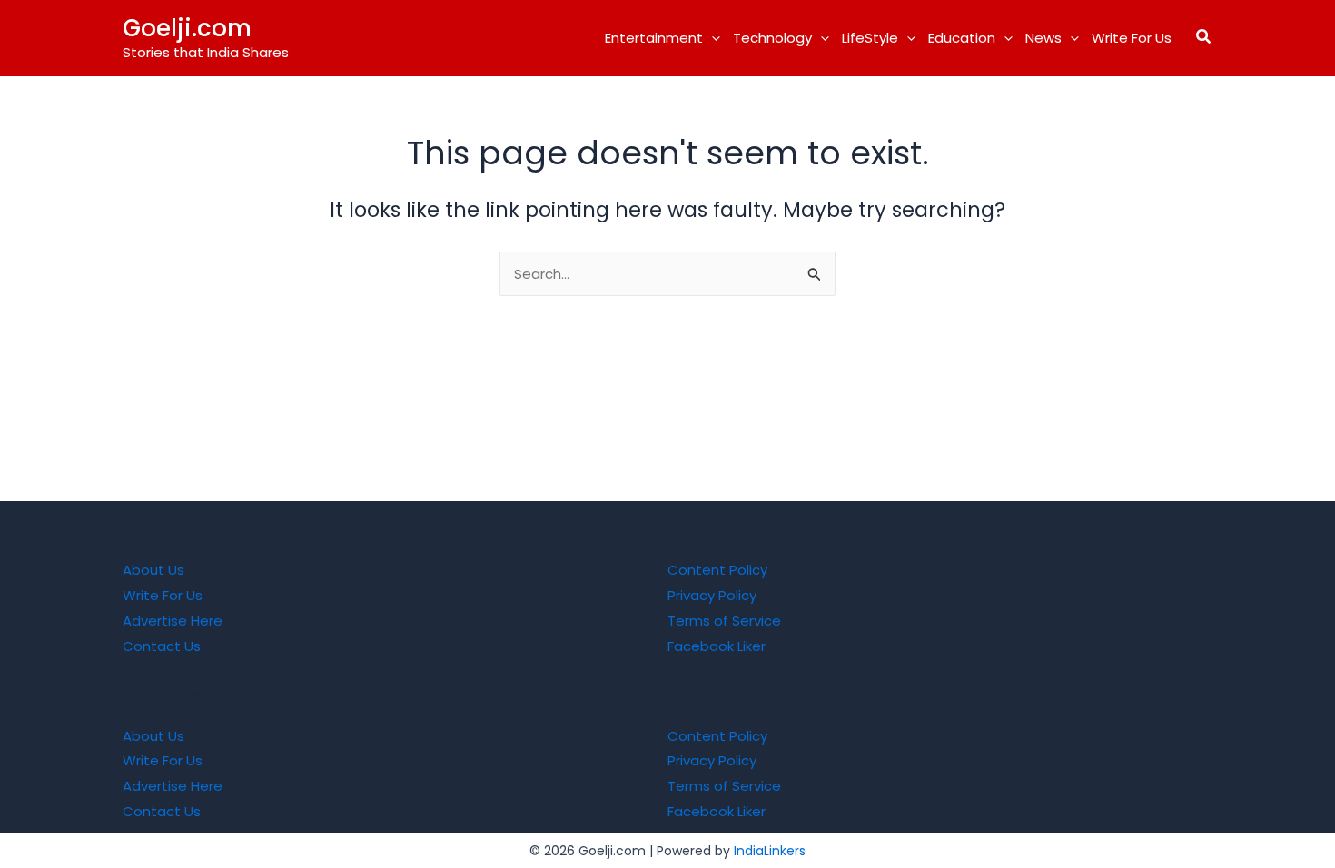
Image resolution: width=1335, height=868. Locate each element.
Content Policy (717, 569)
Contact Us (162, 646)
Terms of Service (724, 620)
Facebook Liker (717, 646)
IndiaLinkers (770, 851)
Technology (772, 37)
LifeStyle (870, 37)
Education (961, 37)
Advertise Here (172, 620)
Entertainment (654, 37)
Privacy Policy (712, 595)
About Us (153, 569)
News (1043, 37)
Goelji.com (187, 28)
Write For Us (1132, 37)
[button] (711, 38)
